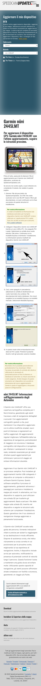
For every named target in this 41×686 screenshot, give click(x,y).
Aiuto (6, 625)
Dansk (29, 664)
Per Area (17, 57)
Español (9, 661)
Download (7, 608)
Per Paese (17, 60)
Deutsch (31, 661)
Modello (6, 49)
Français (7, 664)
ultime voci (8, 635)
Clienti (34, 674)
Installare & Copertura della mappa (17, 616)
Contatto (28, 674)
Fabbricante (7, 42)
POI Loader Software (14, 223)
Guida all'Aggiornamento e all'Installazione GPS (17, 594)
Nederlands (15, 664)
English (15, 661)
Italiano (22, 664)
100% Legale (23, 38)
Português (22, 661)
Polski (34, 664)
